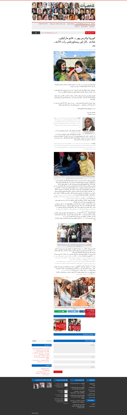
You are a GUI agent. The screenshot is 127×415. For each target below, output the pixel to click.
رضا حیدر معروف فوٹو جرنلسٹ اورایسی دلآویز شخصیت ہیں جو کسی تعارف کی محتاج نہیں (78, 406)
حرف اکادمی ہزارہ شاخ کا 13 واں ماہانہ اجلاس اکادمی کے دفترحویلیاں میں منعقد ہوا (90, 313)
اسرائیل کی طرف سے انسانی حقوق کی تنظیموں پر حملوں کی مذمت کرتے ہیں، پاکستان (41, 357)
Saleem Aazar (92, 406)
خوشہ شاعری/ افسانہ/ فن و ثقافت (42, 373)
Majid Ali (93, 404)
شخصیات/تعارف (46, 374)
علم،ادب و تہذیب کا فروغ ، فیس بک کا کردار (45, 32)
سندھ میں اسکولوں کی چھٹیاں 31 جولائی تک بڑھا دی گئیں (76, 327)
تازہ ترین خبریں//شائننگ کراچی (60, 32)
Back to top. (34, 413)
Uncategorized (46, 370)
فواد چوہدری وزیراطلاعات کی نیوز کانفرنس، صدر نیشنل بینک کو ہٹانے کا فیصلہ (61, 326)
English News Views (45, 368)
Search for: (49, 341)
